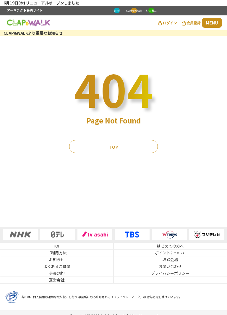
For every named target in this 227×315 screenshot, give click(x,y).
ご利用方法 (57, 252)
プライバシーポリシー (170, 273)
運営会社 (56, 280)
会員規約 (56, 273)
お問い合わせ (170, 266)
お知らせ (56, 259)
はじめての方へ (170, 246)
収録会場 (170, 259)
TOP (114, 147)
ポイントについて (170, 252)
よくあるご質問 (56, 266)
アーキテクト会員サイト (25, 10)
